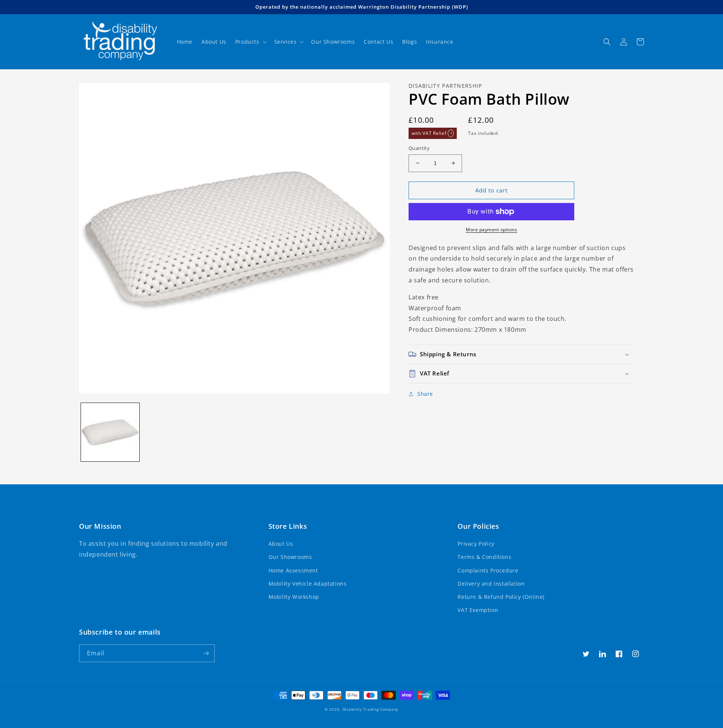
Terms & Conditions (484, 556)
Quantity (419, 148)
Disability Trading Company (370, 709)
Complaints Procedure (488, 570)
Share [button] (425, 393)
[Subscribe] (206, 653)
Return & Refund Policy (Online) (501, 596)
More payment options (491, 229)
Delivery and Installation (491, 583)
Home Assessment (293, 570)
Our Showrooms (290, 556)
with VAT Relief (432, 133)
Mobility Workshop (293, 596)
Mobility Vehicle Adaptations (307, 583)
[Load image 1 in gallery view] (110, 432)
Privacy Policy (476, 543)
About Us (280, 543)
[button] (250, 42)
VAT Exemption (478, 610)
